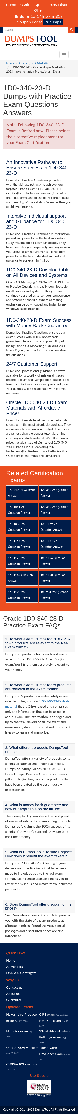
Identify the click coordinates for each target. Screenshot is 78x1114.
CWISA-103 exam (19, 1064)
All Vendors (14, 966)
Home (10, 63)
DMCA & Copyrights (21, 973)
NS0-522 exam (50, 1020)
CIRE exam (47, 1014)
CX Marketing (41, 63)
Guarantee (14, 1000)
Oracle (23, 63)
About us (13, 993)
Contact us (14, 987)
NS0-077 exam (17, 1031)
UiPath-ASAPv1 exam (22, 1047)
